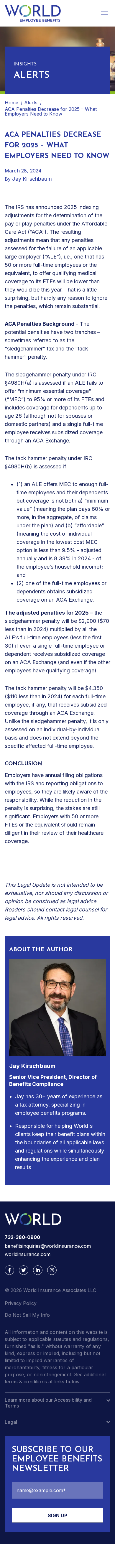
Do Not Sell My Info (27, 1315)
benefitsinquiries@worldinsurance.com (48, 1246)
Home (11, 102)
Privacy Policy (21, 1303)
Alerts (30, 102)
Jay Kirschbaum (32, 179)
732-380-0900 (22, 1237)
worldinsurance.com (27, 1254)
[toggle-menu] (104, 13)
